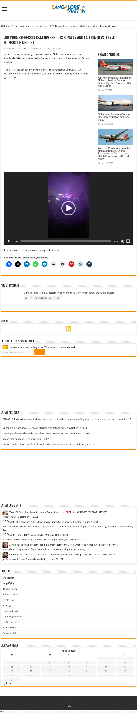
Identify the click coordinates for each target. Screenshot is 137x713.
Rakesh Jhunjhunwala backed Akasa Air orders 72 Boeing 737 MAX (36, 433)
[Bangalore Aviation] (68, 8)
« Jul (4, 683)
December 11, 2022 (28, 516)
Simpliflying (8, 583)
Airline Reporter (10, 594)
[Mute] (122, 241)
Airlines (15, 26)
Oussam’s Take (10, 633)
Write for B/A (9, 516)
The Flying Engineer (12, 616)
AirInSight (7, 605)
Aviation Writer (9, 627)
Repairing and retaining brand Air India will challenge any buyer (34, 539)
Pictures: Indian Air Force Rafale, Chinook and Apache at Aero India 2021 (39, 444)
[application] (68, 208)
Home (6, 26)
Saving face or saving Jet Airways (19, 439)
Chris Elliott (8, 578)
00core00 (13, 512)
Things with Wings (11, 611)
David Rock (14, 544)
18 (31, 671)
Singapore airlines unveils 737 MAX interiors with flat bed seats (34, 428)
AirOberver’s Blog (11, 622)
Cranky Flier (8, 600)
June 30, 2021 (83, 549)
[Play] (9, 241)
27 (68, 675)
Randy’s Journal (10, 589)
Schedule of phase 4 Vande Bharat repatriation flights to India (114, 117)
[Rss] (68, 328)
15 (106, 667)
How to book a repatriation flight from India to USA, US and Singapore (38, 549)
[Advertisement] (27, 383)
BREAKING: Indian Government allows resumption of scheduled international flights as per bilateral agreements (59, 419)
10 (12, 667)
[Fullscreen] (128, 241)
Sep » (11, 683)
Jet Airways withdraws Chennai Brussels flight (25, 559)
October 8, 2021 (77, 539)
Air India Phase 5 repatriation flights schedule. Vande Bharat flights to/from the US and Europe (114, 81)
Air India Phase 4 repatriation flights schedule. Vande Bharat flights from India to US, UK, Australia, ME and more (114, 153)
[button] (68, 208)
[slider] (66, 241)
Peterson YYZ (15, 554)
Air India (25, 26)
